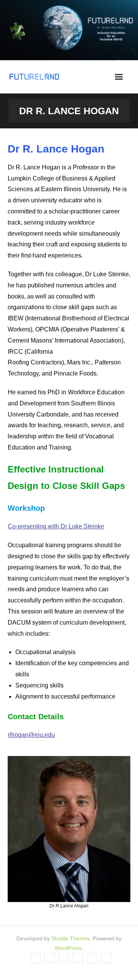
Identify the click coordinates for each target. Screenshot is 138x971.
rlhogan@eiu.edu (31, 735)
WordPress (68, 948)
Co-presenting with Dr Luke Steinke (56, 526)
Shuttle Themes (70, 938)
